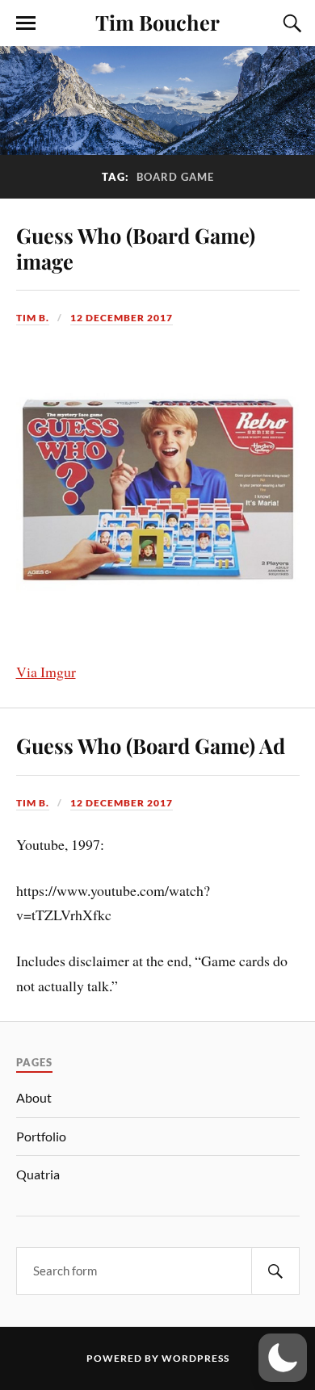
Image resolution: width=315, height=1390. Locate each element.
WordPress (195, 1358)
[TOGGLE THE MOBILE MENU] (26, 23)
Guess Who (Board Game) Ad (150, 745)
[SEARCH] (275, 1271)
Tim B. (32, 318)
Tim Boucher (157, 22)
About (34, 1097)
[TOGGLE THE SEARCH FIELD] (290, 23)
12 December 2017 (121, 318)
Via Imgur (46, 671)
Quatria (38, 1174)
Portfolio (41, 1136)
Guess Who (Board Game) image (135, 247)
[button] (282, 1357)
